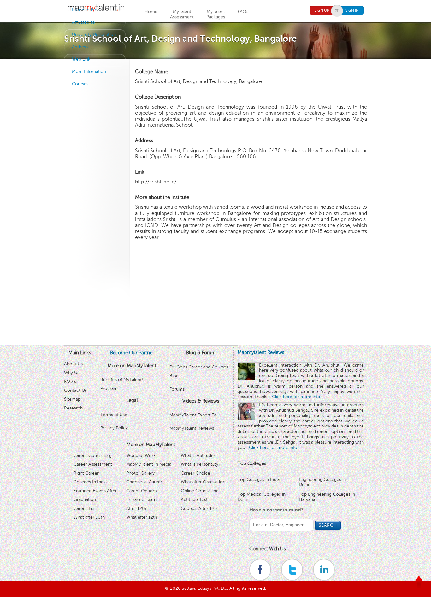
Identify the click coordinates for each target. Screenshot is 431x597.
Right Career (86, 473)
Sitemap (72, 399)
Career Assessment (93, 464)
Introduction (84, 10)
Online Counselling (200, 490)
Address (80, 47)
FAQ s (70, 381)
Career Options (141, 490)
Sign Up (322, 10)
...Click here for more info (294, 396)
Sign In (352, 10)
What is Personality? (201, 464)
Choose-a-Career (144, 482)
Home (151, 11)
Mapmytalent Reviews (261, 352)
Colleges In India (90, 482)
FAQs (243, 11)
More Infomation (89, 71)
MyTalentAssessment (182, 14)
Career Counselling (93, 455)
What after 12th (141, 517)
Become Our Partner (132, 352)
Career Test (85, 508)
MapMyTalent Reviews (191, 428)
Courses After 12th (199, 508)
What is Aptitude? (198, 455)
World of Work (141, 455)
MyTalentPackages (215, 14)
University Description (94, 34)
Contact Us (75, 390)
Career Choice (195, 473)
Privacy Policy (114, 428)
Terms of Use (113, 414)
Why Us (71, 372)
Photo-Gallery (140, 473)
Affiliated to (83, 22)
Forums (177, 389)
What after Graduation (203, 482)
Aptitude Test (194, 499)
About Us (73, 363)
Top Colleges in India (259, 479)
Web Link (81, 59)
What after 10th (89, 517)
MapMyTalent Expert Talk (194, 415)
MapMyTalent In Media (148, 464)
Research (73, 408)
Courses (80, 83)
